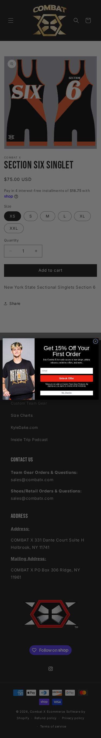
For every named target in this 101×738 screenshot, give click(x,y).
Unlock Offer (66, 378)
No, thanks (66, 393)
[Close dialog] (95, 341)
